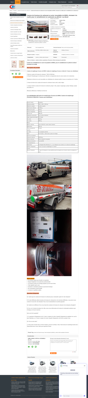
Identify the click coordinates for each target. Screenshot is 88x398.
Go (77, 7)
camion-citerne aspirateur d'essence (62, 332)
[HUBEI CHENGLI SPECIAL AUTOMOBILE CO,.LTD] (13, 6)
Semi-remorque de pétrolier (49, 332)
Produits (18, 2)
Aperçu (11, 10)
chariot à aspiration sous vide (15, 31)
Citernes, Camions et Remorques (16, 55)
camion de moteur (13, 57)
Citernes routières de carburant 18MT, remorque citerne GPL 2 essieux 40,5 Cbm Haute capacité (18, 382)
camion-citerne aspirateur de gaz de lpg (17, 18)
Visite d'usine (34, 2)
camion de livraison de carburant (24, 10)
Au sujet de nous (25, 2)
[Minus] (84, 366)
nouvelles (70, 2)
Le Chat (54, 38)
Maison (12, 2)
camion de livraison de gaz (39, 332)
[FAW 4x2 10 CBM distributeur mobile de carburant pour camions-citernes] (73, 363)
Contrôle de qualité (43, 2)
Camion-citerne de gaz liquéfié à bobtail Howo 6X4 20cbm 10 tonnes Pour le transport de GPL (18, 391)
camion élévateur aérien (14, 43)
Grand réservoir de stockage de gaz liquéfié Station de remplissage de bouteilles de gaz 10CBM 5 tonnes (35, 382)
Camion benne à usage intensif (16, 53)
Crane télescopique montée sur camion (16, 46)
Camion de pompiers (14, 48)
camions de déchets (14, 27)
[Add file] (61, 395)
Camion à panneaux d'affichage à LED (17, 38)
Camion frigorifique (14, 36)
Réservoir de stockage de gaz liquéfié (17, 20)
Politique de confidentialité (16, 395)
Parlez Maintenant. (62, 2)
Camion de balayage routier (15, 29)
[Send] (84, 395)
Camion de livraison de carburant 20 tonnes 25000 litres (52, 392)
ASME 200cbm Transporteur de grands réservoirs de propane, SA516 (36, 386)
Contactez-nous (52, 2)
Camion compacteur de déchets (16, 25)
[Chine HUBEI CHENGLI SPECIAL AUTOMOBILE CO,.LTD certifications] (14, 64)
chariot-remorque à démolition (16, 40)
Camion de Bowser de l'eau (15, 34)
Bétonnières (12, 50)
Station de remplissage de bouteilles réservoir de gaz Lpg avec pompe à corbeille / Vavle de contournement (35, 388)
